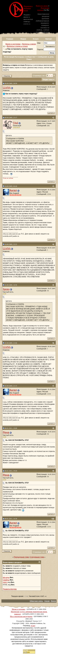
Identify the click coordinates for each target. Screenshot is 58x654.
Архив (47, 601)
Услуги (35, 39)
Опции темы (48, 79)
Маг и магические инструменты (21, 616)
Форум (23, 39)
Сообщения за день (45, 57)
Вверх (53, 601)
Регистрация (9, 57)
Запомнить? (50, 46)
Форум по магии (42, 6)
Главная (9, 39)
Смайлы (6, 580)
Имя (39, 43)
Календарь (19, 57)
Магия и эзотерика (12, 44)
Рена (6, 432)
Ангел (13, 190)
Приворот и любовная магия (28, 8)
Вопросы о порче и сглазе (17, 46)
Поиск (29, 59)
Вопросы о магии (29, 44)
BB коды (6, 577)
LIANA (7, 87)
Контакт (48, 39)
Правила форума (10, 589)
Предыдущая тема (21, 557)
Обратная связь (36, 601)
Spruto (6, 289)
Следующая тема (37, 557)
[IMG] (5, 582)
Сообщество (30, 57)
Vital (15, 122)
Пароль (40, 49)
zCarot (33, 625)
